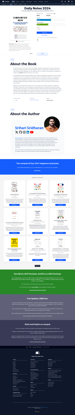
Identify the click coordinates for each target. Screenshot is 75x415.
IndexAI (14, 378)
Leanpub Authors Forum (34, 374)
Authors (17, 1)
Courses (20, 4)
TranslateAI (15, 383)
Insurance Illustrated (14, 194)
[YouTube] (31, 132)
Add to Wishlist (44, 35)
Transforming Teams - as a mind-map (60, 248)
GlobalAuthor (15, 377)
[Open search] (62, 1)
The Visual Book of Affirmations (60, 194)
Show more (37, 265)
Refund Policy (50, 386)
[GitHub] (20, 132)
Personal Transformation (37, 347)
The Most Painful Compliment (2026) (54, 370)
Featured (4, 4)
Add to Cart (44, 32)
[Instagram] (24, 132)
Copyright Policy (51, 383)
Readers (23, 1)
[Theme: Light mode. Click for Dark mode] (65, 1)
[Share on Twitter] (14, 100)
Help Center (50, 365)
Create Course (33, 365)
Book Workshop (16, 388)
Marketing (41, 1)
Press (31, 396)
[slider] (50, 20)
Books (11, 4)
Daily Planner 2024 (37, 220)
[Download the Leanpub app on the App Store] (37, 411)
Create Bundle (33, 364)
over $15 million (35, 287)
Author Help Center (33, 373)
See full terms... (37, 170)
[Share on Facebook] (16, 100)
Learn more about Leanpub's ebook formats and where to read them (37, 316)
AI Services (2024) (51, 373)
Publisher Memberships (17, 396)
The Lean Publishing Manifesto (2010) (54, 377)
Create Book (32, 363)
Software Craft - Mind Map (37, 248)
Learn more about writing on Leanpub (37, 290)
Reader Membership (53, 37)
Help (72, 4)
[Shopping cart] (68, 1)
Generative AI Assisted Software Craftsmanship (14, 249)
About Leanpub (33, 392)
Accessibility (32, 387)
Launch (68, 4)
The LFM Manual (33, 377)
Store (13, 1)
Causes (31, 386)
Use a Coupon (15, 369)
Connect (46, 1)
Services (35, 1)
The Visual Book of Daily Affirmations (37, 193)
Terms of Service (51, 382)
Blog (31, 393)
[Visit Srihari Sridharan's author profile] (52, 124)
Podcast (63, 4)
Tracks (25, 4)
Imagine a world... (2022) (52, 374)
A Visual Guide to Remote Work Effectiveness (60, 221)
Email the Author (50, 100)
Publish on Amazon (16, 382)
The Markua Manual (34, 378)
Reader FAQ (50, 364)
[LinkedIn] (27, 132)
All (7, 4)
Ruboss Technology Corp (43, 407)
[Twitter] (16, 132)
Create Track (32, 367)
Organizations (29, 1)
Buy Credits (50, 363)
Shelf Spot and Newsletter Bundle (19, 381)
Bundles (15, 4)
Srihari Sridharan (21, 41)
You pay (38, 27)
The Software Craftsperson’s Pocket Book (14, 222)
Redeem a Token (16, 371)
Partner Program (33, 384)
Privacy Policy (50, 384)
